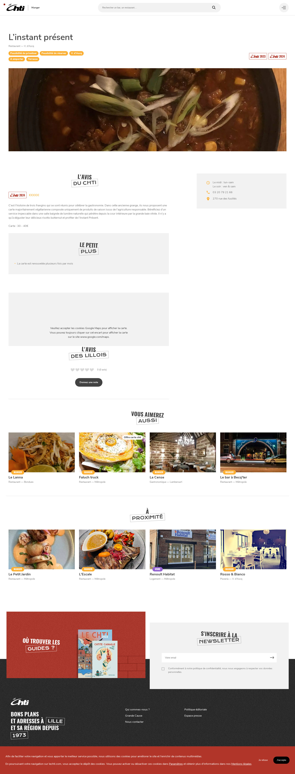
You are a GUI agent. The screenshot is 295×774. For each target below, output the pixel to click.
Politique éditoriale (195, 709)
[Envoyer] (272, 657)
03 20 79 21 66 (223, 192)
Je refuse (263, 760)
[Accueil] (15, 7)
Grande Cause (133, 716)
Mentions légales (241, 764)
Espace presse (193, 716)
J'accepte (281, 760)
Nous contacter (134, 722)
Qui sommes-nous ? (137, 709)
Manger (35, 7)
